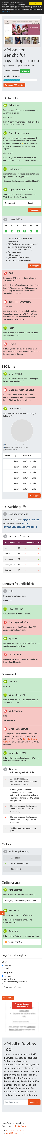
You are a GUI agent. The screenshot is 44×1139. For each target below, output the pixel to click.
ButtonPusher (21, 1126)
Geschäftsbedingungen (15, 1133)
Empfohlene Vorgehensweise (15, 982)
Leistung (7, 976)
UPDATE (25, 71)
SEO (5, 984)
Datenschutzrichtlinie (14, 1130)
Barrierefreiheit (10, 979)
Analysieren (8, 998)
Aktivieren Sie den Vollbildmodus (22, 1005)
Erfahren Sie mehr (6, 11)
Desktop (7, 965)
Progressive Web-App (12, 987)
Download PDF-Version (14, 85)
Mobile (6, 968)
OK (35, 3)
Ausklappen (34, 210)
